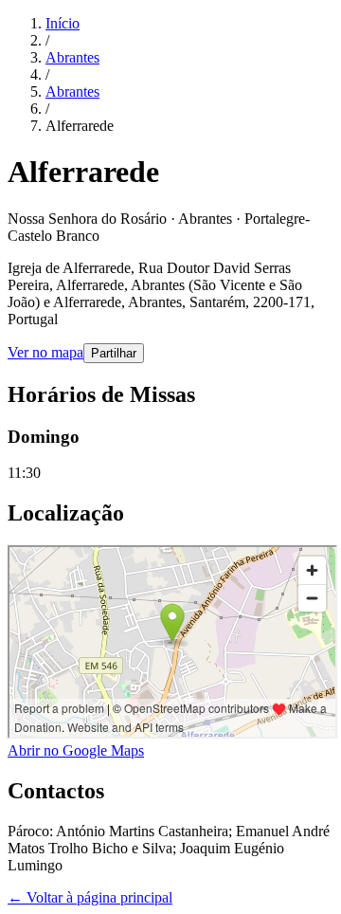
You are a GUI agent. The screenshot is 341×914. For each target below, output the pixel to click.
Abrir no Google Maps (76, 750)
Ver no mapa (45, 352)
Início (62, 23)
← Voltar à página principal (90, 897)
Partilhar (113, 353)
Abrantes (72, 57)
